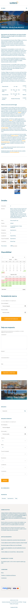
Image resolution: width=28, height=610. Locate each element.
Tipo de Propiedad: (5, 451)
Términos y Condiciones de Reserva (8, 575)
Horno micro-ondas (21, 211)
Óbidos (19, 112)
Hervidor (19, 210)
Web (2, 364)
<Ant (5, 257)
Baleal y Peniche (14, 135)
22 (6, 283)
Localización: (3, 464)
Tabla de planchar (17, 216)
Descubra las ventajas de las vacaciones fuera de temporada (13, 539)
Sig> (22, 257)
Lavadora (12, 212)
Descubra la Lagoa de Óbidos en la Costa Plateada (11, 545)
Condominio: (3, 471)
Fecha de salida (4, 309)
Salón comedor (18, 215)
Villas (16, 498)
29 (6, 285)
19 (20, 282)
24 (13, 283)
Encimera (19, 208)
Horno (15, 211)
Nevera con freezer (19, 213)
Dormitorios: (3, 457)
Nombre (3, 351)
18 (17, 282)
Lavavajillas (12, 213)
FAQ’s (2, 572)
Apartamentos (4, 24)
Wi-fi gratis (19, 217)
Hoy (13, 257)
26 (20, 283)
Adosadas (4, 498)
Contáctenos (4, 577)
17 (13, 282)
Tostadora (23, 216)
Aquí (2, 147)
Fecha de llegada (5, 303)
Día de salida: (4, 431)
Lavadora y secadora (18, 212)
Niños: (2, 444)
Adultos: (3, 438)
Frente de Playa (14, 210)
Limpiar (24, 289)
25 (17, 283)
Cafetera (15, 208)
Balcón (11, 208)
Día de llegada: (4, 424)
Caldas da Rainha (4, 127)
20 (24, 282)
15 (6, 282)
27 (24, 283)
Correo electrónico (5, 357)
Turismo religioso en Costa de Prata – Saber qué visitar (12, 551)
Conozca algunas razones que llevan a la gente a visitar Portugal (14, 542)
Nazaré (11, 120)
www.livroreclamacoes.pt (14, 152)
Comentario (4, 334)
